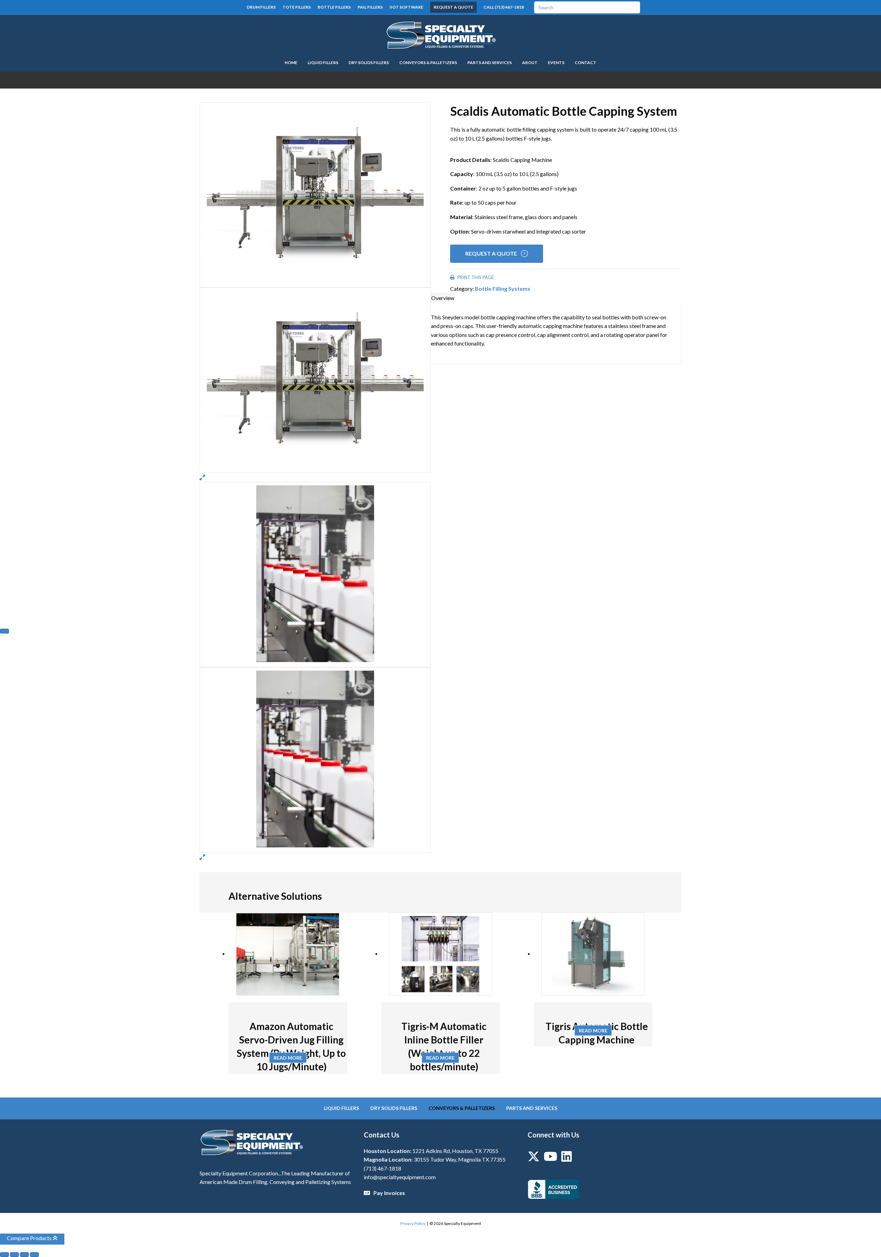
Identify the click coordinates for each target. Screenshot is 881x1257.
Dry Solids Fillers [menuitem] (393, 1108)
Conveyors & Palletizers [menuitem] (461, 1108)
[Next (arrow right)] (4, 631)
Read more (288, 1058)
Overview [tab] (442, 298)
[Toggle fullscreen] (14, 1254)
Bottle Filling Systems (502, 288)
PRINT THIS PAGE (475, 277)
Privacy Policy (412, 1223)
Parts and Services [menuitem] (531, 1108)
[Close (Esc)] (34, 1254)
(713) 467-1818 (382, 1168)
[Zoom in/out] (4, 1254)
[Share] (24, 1254)
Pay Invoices (389, 1192)
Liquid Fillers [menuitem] (341, 1108)
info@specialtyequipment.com (400, 1177)
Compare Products (30, 1238)
